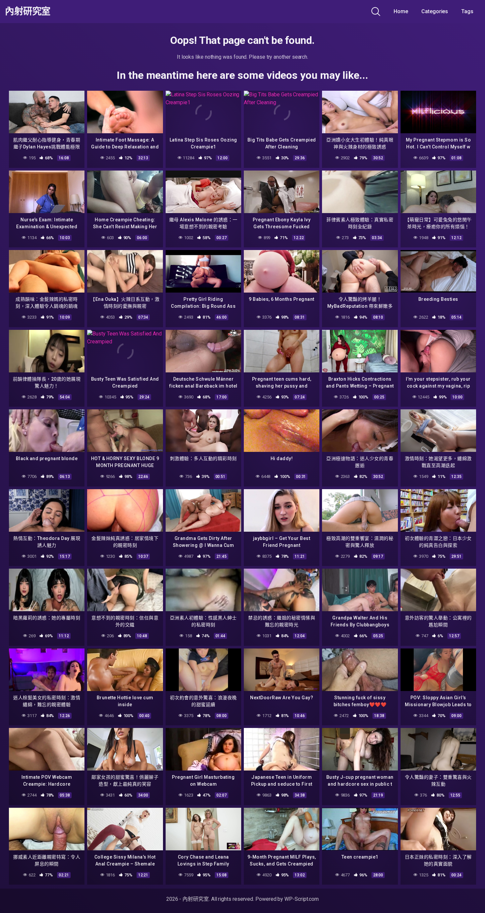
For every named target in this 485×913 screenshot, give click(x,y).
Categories (434, 11)
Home (401, 11)
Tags (467, 11)
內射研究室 (27, 11)
